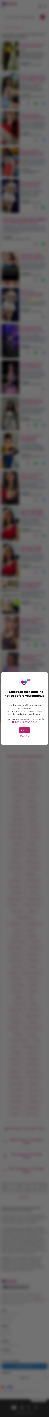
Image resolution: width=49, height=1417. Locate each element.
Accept (24, 730)
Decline (24, 736)
